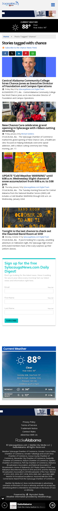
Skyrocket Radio (36, 494)
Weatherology (44, 496)
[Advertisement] (29, 13)
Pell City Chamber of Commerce (35, 463)
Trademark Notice (29, 428)
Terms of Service (29, 425)
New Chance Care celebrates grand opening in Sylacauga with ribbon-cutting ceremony (28, 128)
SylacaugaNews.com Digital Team (31, 89)
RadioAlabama (19, 447)
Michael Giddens (27, 134)
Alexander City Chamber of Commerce (29, 458)
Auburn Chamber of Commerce (35, 460)
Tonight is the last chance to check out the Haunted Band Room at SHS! (26, 232)
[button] (53, 5)
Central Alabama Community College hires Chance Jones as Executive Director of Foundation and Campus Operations (27, 83)
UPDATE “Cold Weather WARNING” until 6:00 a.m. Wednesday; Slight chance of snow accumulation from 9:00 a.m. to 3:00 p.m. (27, 180)
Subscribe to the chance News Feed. (21, 47)
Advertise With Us (29, 434)
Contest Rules (29, 431)
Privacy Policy (29, 422)
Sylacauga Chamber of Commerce (23, 451)
